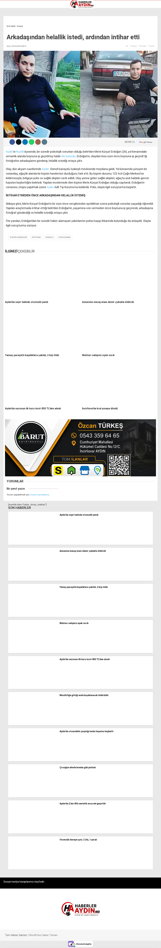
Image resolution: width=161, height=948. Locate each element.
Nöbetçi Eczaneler (14, 47)
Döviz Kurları (11, 34)
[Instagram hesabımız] (67, 942)
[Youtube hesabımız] (89, 942)
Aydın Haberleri (12, 24)
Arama (128, 15)
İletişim (8, 41)
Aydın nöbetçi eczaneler (17, 27)
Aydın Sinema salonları (16, 31)
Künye (8, 44)
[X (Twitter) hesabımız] (45, 942)
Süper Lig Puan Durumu (16, 51)
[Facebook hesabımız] (22, 942)
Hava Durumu (11, 37)
